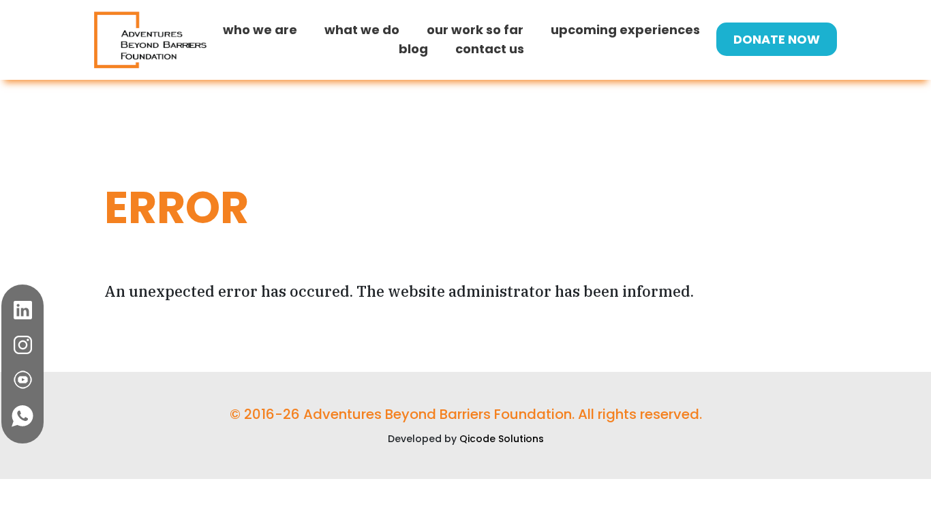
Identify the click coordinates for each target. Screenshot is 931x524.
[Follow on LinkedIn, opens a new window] (22, 310)
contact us (489, 48)
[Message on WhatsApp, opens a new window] (22, 416)
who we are (260, 29)
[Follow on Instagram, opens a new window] (22, 345)
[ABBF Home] (150, 39)
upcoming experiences (625, 29)
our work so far (475, 29)
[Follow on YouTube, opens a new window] (22, 379)
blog (413, 48)
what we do (361, 29)
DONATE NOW (776, 39)
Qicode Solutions (501, 439)
